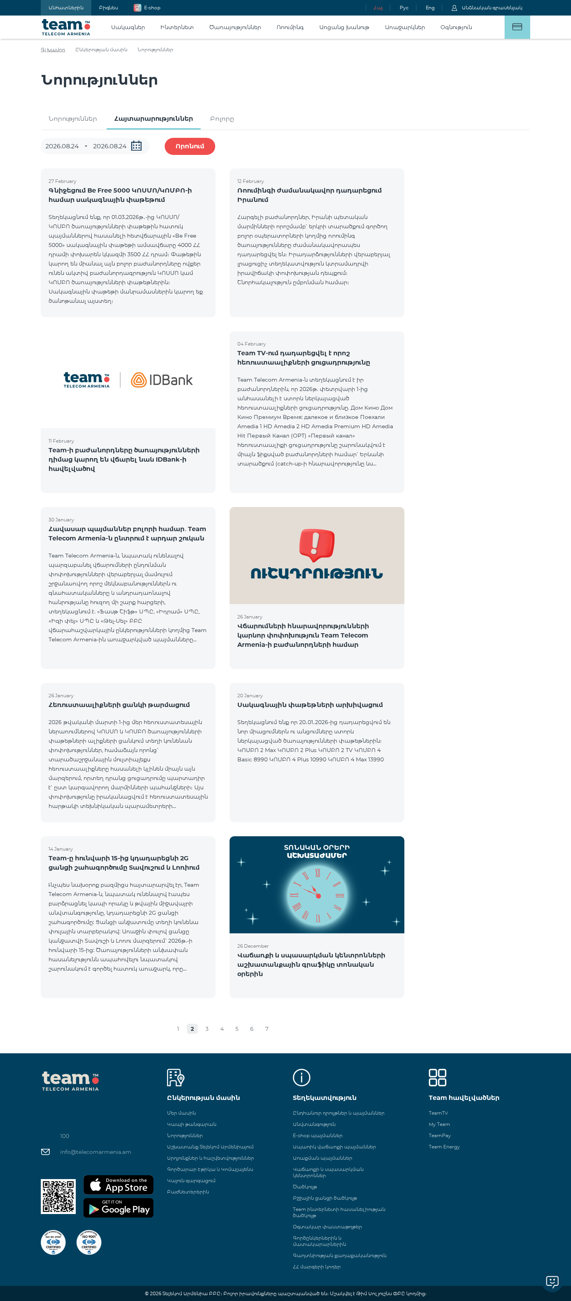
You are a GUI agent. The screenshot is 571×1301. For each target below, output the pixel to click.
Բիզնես (108, 7)
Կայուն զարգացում (191, 1180)
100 (64, 1136)
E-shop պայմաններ (318, 1135)
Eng (430, 7)
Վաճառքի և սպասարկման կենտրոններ (328, 1172)
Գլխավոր (53, 49)
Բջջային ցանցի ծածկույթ (325, 1198)
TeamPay (440, 1135)
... (136, 146)
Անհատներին (66, 7)
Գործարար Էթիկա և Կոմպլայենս (210, 1169)
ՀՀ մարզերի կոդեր (317, 1267)
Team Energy (444, 1147)
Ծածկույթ (305, 1187)
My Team (439, 1124)
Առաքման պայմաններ (322, 1158)
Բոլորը (222, 118)
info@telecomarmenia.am (95, 1151)
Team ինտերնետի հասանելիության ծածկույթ (339, 1212)
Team (66, 27)
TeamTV (438, 1113)
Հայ (378, 7)
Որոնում (190, 146)
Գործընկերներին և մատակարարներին (319, 1241)
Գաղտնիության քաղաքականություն (339, 1255)
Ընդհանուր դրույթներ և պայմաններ (339, 1113)
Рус (404, 7)
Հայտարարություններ (153, 118)
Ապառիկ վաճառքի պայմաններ (334, 1147)
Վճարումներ (517, 27)
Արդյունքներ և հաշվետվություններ (210, 1158)
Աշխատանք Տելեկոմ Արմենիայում (210, 1147)
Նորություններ (73, 118)
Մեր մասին (181, 1113)
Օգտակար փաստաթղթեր (327, 1227)
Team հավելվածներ (464, 1097)
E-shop (152, 7)
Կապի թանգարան (191, 1124)
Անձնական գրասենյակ (492, 7)
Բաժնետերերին (188, 1192)
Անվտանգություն (314, 1124)
